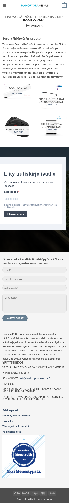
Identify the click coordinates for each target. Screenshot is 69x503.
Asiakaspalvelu (10, 410)
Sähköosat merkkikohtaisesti (40, 16)
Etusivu (10, 16)
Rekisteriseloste (11, 431)
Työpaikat (8, 420)
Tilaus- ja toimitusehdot (15, 426)
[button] (4, 5)
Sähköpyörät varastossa (16, 415)
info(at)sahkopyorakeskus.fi (35, 378)
